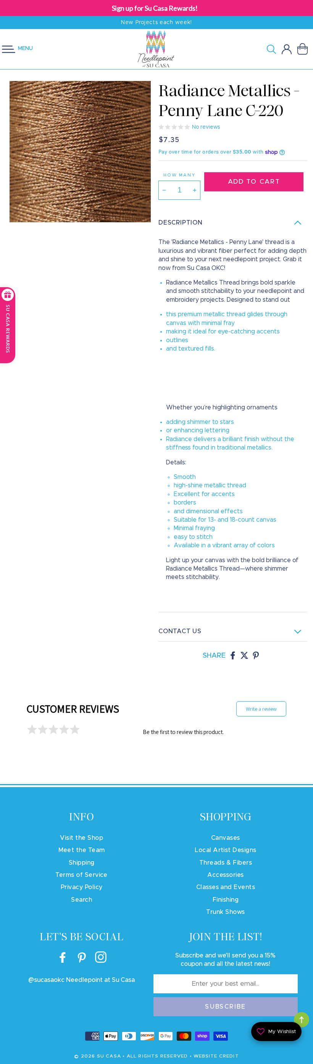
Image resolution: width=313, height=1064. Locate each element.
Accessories (225, 875)
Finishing (226, 900)
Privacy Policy (82, 887)
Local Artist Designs (226, 850)
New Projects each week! (156, 22)
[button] (274, 49)
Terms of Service (81, 875)
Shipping (82, 863)
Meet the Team (81, 850)
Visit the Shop (81, 838)
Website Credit (216, 1056)
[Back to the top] (301, 1019)
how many (179, 175)
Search (81, 900)
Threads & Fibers (225, 863)
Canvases (225, 838)
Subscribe (225, 1007)
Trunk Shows (225, 912)
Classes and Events (225, 887)
